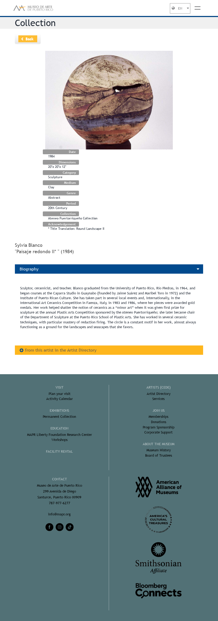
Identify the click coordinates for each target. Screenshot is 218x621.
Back (29, 39)
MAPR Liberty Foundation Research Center (59, 435)
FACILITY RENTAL (59, 451)
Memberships (158, 417)
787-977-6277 (59, 503)
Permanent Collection (59, 417)
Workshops (60, 440)
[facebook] (49, 527)
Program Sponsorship (158, 427)
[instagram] (60, 527)
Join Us (159, 410)
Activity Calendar (59, 399)
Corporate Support (158, 432)
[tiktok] (70, 527)
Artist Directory (158, 394)
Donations (158, 422)
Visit (60, 387)
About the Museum (158, 444)
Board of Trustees (158, 455)
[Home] (33, 8)
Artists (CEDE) (158, 387)
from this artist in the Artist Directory (61, 350)
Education (59, 428)
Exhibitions (59, 410)
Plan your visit (59, 394)
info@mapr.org (59, 514)
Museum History (158, 450)
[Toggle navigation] (197, 8)
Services (158, 399)
